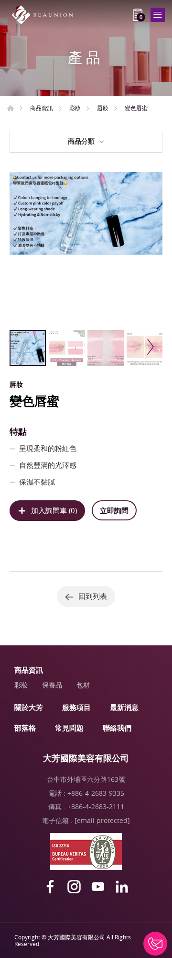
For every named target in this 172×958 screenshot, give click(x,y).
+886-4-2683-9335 (95, 793)
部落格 (25, 728)
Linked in (122, 886)
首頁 (10, 108)
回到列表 (92, 596)
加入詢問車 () (54, 510)
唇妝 (102, 108)
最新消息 (124, 707)
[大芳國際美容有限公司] (45, 15)
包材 (83, 684)
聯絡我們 (117, 728)
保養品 (52, 684)
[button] (149, 346)
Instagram (74, 886)
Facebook (50, 886)
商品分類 (81, 141)
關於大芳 (28, 707)
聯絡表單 (155, 944)
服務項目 (76, 707)
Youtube (98, 886)
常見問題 (69, 728)
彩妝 (75, 108)
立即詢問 (114, 510)
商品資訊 (41, 108)
